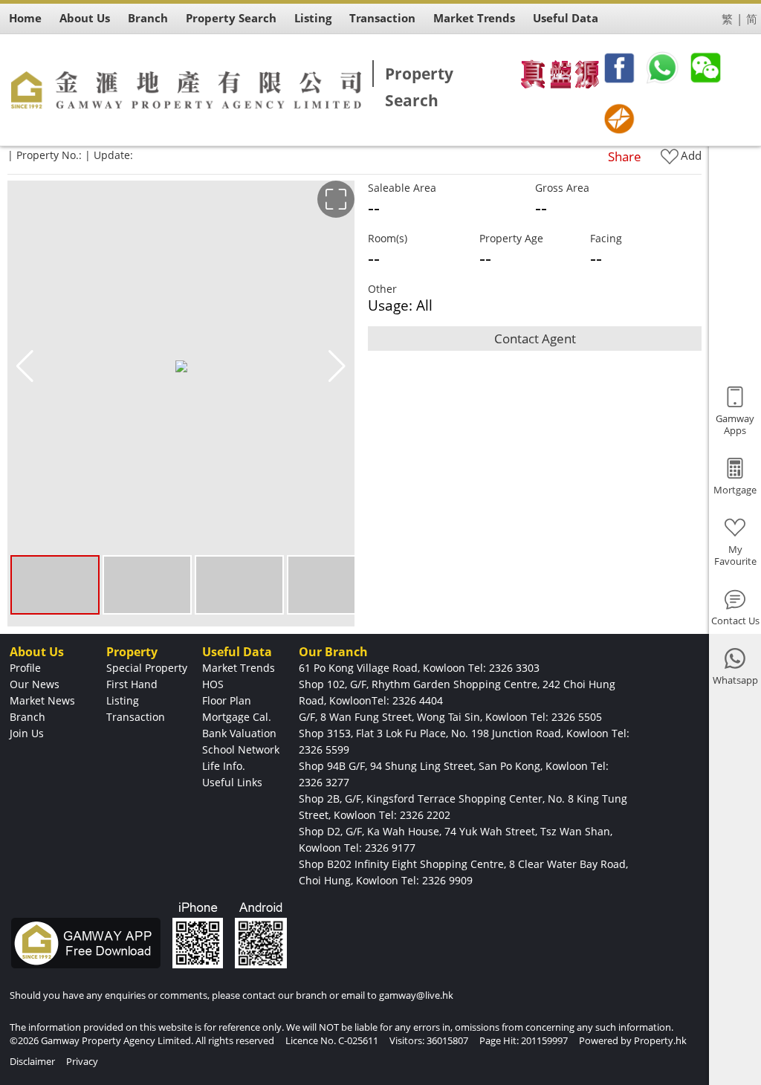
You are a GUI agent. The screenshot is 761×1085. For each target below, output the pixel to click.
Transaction (135, 717)
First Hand (132, 684)
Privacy (82, 1061)
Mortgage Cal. (236, 717)
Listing (122, 700)
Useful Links (232, 782)
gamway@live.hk (416, 995)
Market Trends (238, 668)
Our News (34, 684)
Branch (27, 717)
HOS (213, 684)
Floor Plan (226, 700)
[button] (337, 366)
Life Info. (223, 766)
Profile (25, 668)
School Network (240, 749)
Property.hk (660, 1040)
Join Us (27, 733)
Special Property (146, 668)
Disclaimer (32, 1061)
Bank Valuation (239, 733)
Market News (42, 700)
